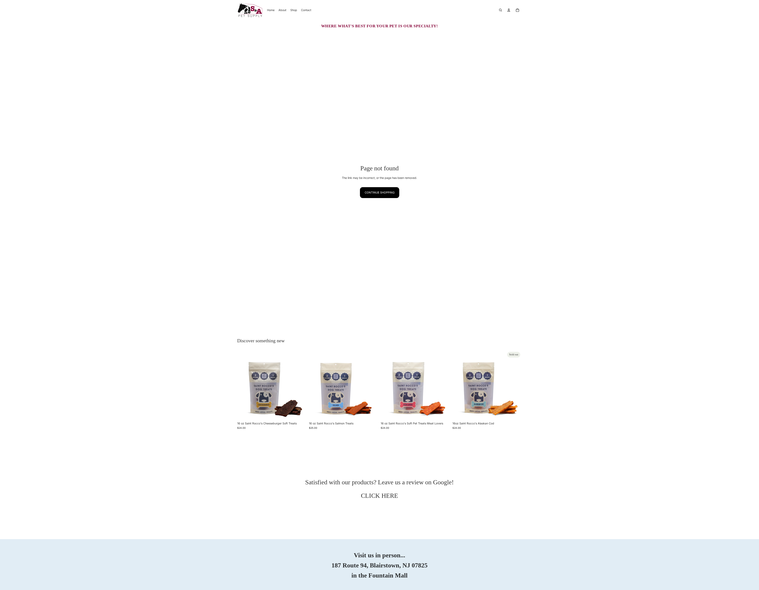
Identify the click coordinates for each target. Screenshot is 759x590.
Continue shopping (380, 192)
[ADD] (300, 413)
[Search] (500, 10)
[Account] (508, 10)
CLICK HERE (379, 495)
